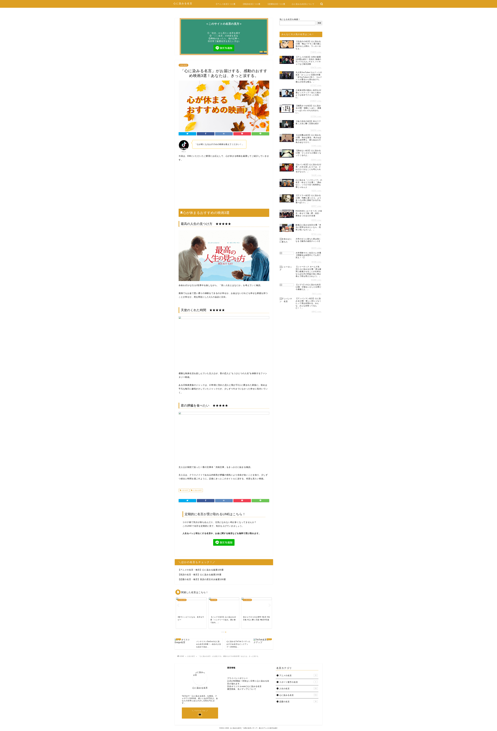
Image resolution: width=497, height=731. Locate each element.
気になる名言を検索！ (290, 19)
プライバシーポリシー (237, 678)
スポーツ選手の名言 (297, 682)
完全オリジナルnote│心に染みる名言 (244, 686)
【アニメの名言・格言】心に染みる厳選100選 (201, 570)
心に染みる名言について (303, 4)
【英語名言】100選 (251, 4)
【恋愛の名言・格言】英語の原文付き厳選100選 (202, 579)
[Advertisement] (224, 185)
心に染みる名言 (182, 3)
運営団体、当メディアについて (241, 689)
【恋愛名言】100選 (276, 4)
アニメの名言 (297, 675)
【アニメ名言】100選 (225, 4)
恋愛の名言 (297, 701)
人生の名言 (183, 65)
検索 (319, 23)
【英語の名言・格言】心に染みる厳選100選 (199, 574)
